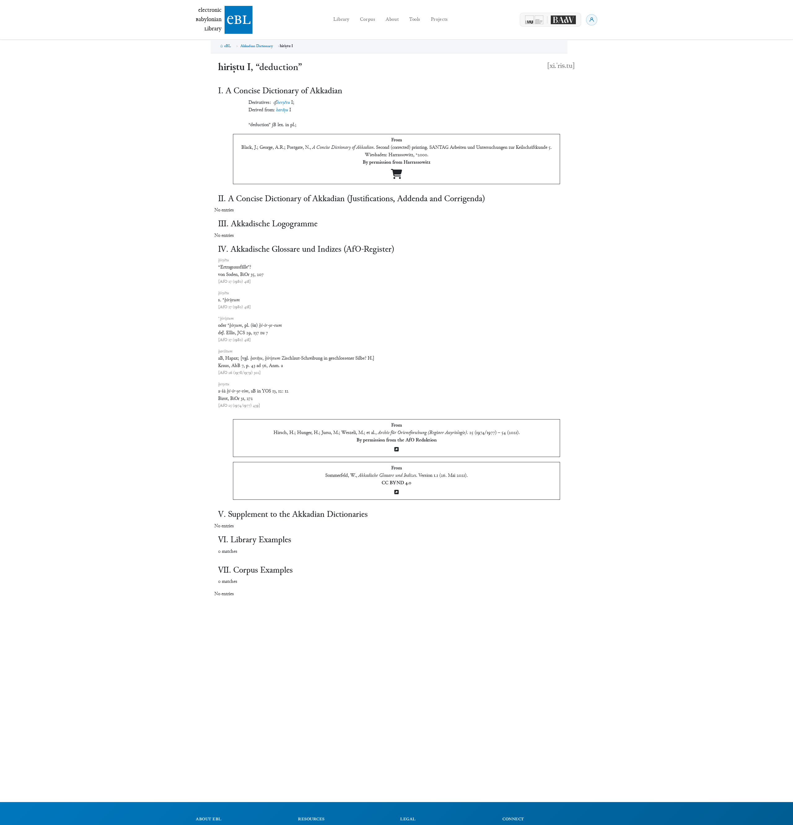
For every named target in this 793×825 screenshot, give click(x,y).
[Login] (591, 19)
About (392, 19)
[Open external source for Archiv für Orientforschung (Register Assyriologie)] (396, 450)
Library (341, 19)
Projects (439, 19)
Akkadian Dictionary (256, 46)
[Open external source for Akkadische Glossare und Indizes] (396, 493)
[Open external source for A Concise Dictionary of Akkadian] (396, 176)
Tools (414, 19)
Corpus (367, 19)
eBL (227, 46)
